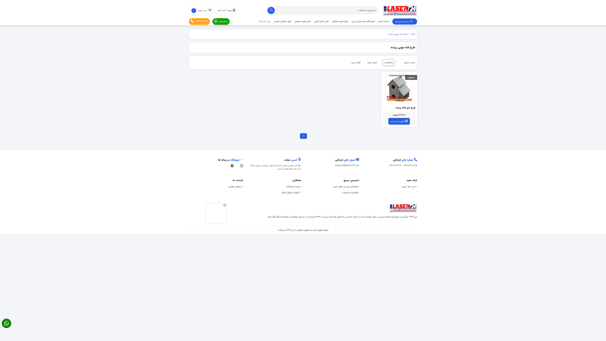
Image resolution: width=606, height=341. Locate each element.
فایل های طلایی (321, 21)
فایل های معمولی (302, 21)
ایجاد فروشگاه (293, 186)
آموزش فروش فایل (291, 192)
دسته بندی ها (403, 21)
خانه (413, 34)
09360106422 (201, 21)
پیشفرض (388, 62)
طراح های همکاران (340, 21)
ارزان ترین (372, 62)
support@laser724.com (347, 165)
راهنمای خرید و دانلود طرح (345, 186)
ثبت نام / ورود (409, 186)
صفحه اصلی (383, 21)
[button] (201, 10)
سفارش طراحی (235, 186)
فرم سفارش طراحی (282, 21)
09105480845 (410, 165)
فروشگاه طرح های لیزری (363, 21)
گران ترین (356, 62)
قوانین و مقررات (350, 192)
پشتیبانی (223, 21)
